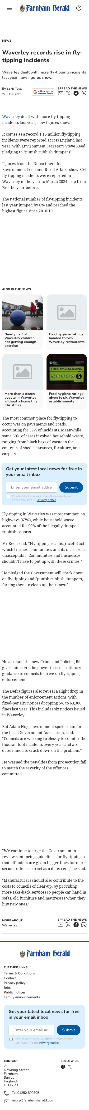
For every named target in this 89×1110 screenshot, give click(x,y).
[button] (9, 8)
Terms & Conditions (19, 973)
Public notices (15, 992)
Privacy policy (14, 983)
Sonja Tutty (14, 89)
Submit (71, 487)
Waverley (11, 116)
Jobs (7, 987)
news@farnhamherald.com (33, 1101)
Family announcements (22, 997)
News (6, 41)
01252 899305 (28, 1093)
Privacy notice (46, 500)
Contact (10, 978)
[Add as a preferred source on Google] (43, 92)
